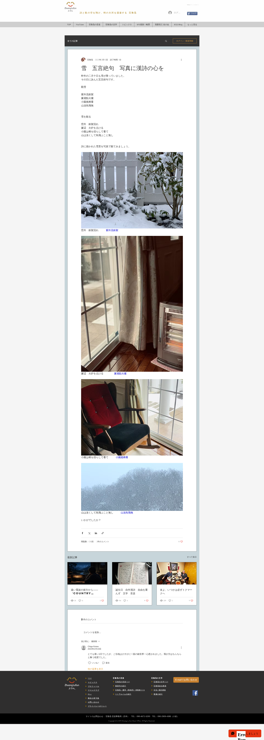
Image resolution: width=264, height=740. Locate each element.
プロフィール (93, 686)
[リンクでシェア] (102, 533)
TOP (90, 678)
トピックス (92, 682)
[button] (94, 24)
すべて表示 (192, 557)
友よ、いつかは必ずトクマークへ (176, 591)
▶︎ (86, 678)
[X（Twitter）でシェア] (89, 533)
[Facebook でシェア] (82, 533)
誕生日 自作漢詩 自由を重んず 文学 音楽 (132, 591)
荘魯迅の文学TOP (161, 682)
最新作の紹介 (120, 686)
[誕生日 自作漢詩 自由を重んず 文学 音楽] (132, 573)
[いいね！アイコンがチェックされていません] (89, 663)
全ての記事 (72, 41)
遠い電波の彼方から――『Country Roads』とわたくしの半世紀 (87, 591)
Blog (90, 694)
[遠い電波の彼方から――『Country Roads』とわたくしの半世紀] (87, 573)
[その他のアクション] (181, 59)
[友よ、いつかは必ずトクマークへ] (176, 573)
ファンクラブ (93, 690)
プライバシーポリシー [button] (97, 706)
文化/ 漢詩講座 (160, 690)
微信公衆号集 (93, 698)
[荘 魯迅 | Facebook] (195, 693)
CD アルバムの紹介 (123, 694)
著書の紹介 (158, 694)
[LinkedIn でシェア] (96, 533)
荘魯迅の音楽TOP (122, 682)
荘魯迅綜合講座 (160, 686)
